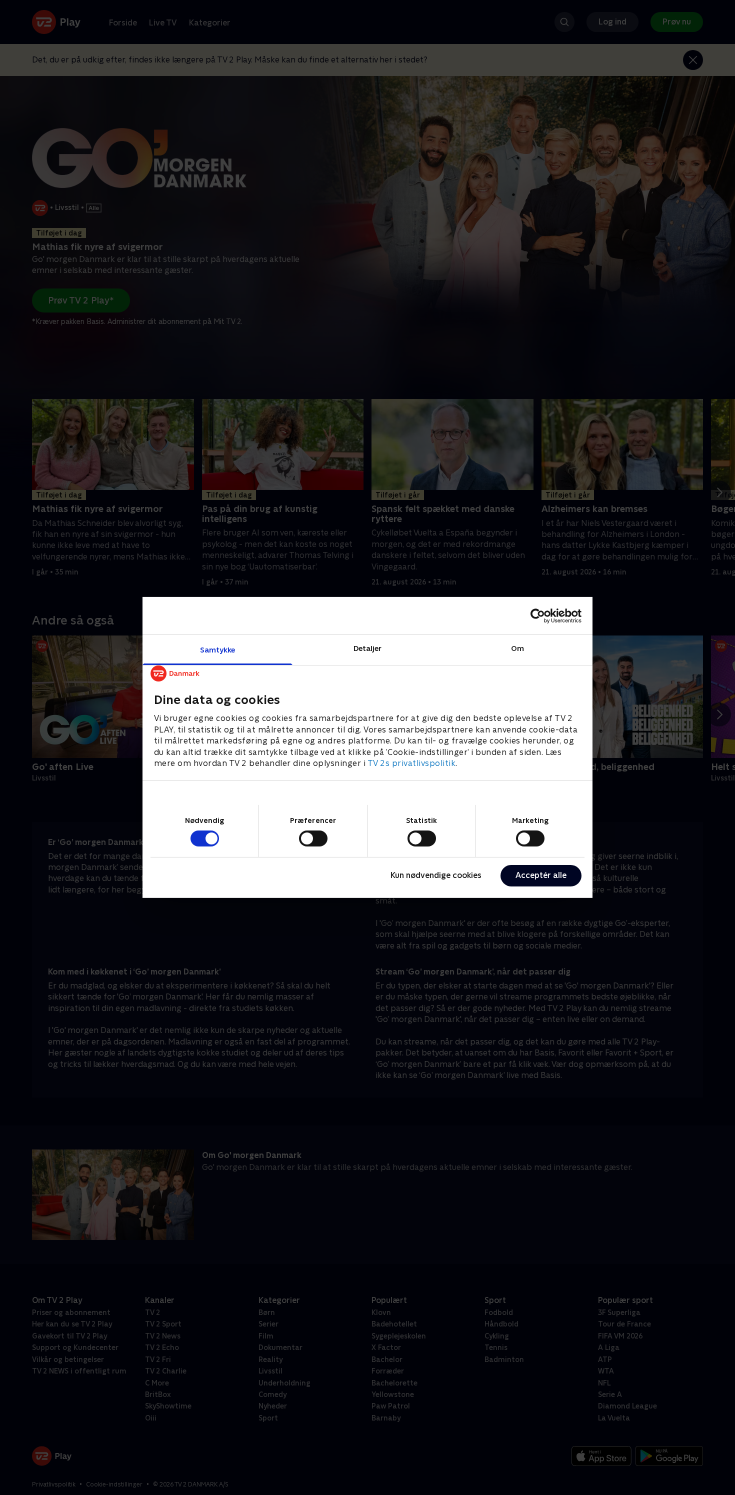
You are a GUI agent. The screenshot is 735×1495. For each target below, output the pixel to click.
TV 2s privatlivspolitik (412, 763)
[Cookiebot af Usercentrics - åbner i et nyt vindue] (538, 615)
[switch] (313, 838)
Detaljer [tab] (368, 648)
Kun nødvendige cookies (436, 875)
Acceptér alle (541, 875)
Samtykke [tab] (218, 650)
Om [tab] (517, 648)
